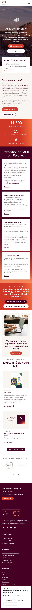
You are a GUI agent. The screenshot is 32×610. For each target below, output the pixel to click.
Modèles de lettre (7, 560)
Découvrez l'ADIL (8, 109)
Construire (5, 577)
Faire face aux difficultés (8, 584)
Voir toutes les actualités (16, 449)
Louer (3, 572)
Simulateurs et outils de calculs (10, 553)
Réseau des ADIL (6, 541)
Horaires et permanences (16, 51)
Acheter (4, 575)
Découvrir (15, 353)
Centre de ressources (8, 555)
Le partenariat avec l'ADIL (11, 256)
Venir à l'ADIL (8, 114)
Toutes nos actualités (8, 543)
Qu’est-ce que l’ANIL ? (8, 538)
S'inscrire (6, 498)
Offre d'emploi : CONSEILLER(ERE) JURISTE (14, 434)
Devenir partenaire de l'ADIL (15, 301)
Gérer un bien (5, 582)
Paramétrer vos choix (11, 604)
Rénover (4, 579)
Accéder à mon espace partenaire (17, 306)
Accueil (3, 9)
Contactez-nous (17, 46)
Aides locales (5, 558)
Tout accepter (9, 600)
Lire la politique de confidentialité (11, 596)
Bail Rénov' (7, 393)
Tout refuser (21, 600)
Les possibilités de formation (12, 222)
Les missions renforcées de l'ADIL (14, 195)
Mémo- (7, 562)
